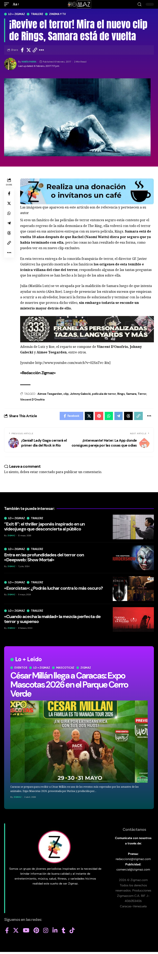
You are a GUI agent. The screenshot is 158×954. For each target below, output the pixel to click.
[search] (139, 4)
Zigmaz (85, 667)
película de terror (104, 394)
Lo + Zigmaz (16, 14)
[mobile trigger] (7, 4)
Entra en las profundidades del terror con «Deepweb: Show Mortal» (44, 557)
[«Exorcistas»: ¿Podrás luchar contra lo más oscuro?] (133, 588)
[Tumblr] (63, 930)
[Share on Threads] (9, 233)
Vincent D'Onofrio (32, 399)
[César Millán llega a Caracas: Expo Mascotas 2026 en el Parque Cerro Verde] (79, 741)
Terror (142, 394)
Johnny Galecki (80, 394)
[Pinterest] (36, 930)
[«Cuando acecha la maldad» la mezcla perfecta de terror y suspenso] (133, 619)
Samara (131, 394)
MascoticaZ (65, 667)
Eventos (20, 667)
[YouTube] (26, 930)
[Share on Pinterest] (99, 416)
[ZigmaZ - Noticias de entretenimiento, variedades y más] (79, 4)
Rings (121, 394)
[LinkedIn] (55, 930)
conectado (47, 472)
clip (66, 394)
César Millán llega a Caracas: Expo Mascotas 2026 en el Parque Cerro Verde (69, 684)
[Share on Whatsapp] (9, 213)
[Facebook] (7, 930)
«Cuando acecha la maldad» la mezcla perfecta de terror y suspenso (52, 619)
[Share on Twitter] (28, 50)
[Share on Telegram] (9, 223)
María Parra (29, 61)
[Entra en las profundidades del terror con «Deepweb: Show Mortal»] (133, 557)
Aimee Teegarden (49, 394)
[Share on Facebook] (22, 50)
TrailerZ (37, 14)
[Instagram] (45, 930)
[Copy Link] (35, 50)
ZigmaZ (17, 797)
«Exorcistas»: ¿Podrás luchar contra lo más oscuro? (53, 588)
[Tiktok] (72, 930)
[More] (41, 50)
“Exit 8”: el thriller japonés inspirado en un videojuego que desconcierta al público (44, 526)
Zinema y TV (57, 14)
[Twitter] (16, 930)
